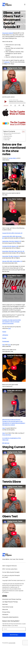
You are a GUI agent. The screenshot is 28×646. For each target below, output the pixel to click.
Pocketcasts (5, 341)
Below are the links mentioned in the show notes (12, 134)
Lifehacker (5, 335)
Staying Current (8, 136)
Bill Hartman (5, 443)
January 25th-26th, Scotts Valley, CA (12, 261)
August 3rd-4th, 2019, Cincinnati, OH (12, 233)
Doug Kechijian (6, 434)
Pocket (4, 338)
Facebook (7, 62)
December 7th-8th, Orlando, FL (11, 256)
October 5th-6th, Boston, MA (10, 246)
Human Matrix (12, 158)
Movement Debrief (7, 33)
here (9, 328)
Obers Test (6, 139)
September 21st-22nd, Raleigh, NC (11, 241)
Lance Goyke (12, 642)
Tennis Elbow (7, 138)
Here (3, 344)
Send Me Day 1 (14, 634)
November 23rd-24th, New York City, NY (13, 251)
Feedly (4, 331)
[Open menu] (25, 4)
